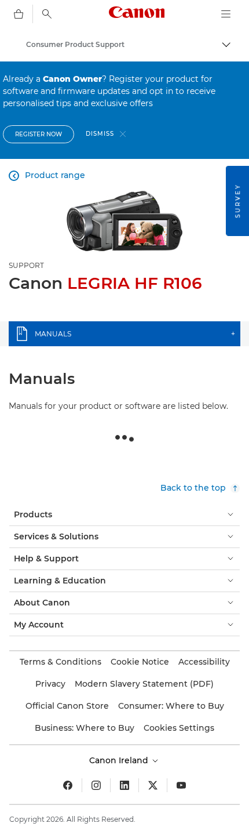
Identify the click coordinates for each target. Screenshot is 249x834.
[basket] (18, 14)
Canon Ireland (120, 760)
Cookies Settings (179, 728)
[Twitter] (153, 785)
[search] (47, 14)
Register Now (38, 134)
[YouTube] (181, 785)
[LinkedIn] (124, 785)
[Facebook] (67, 785)
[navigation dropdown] (226, 14)
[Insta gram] (96, 785)
